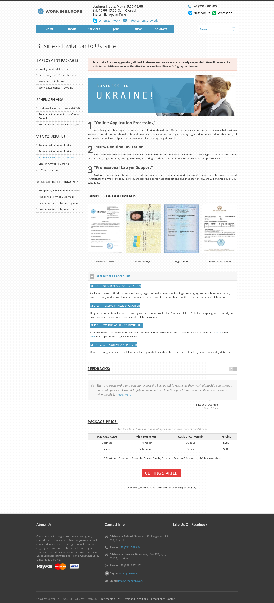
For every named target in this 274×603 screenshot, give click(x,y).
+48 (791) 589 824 (204, 6)
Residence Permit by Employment (59, 203)
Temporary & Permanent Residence (60, 190)
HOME (50, 29)
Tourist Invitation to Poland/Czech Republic (59, 116)
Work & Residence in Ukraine (56, 87)
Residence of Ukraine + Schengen (59, 124)
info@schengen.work (143, 20)
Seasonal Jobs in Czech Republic (58, 75)
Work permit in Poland (52, 81)
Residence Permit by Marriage (57, 197)
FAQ (119, 598)
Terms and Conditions (135, 598)
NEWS (139, 29)
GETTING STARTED (161, 473)
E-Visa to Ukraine (49, 170)
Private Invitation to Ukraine (55, 151)
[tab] (162, 276)
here (218, 332)
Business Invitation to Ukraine (56, 157)
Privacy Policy (157, 598)
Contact (171, 598)
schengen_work (109, 20)
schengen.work (128, 573)
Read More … (123, 394)
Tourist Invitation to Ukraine (55, 145)
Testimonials (108, 598)
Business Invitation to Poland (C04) (59, 108)
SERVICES (94, 29)
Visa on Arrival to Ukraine (54, 164)
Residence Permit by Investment (58, 209)
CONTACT (161, 29)
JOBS (116, 29)
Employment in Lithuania (53, 69)
